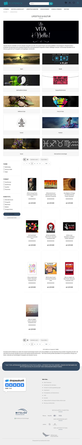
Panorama (7, 189)
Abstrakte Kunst (9, 199)
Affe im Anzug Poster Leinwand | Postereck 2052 (32, 195)
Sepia (6, 172)
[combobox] (34, 159)
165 (46, 163)
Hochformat (8, 182)
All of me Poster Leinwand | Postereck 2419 (32, 237)
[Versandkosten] (44, 424)
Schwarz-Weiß (8, 169)
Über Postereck (47, 382)
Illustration (7, 204)
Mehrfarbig (7, 167)
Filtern (11, 214)
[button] (66, 3)
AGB (45, 395)
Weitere (66, 9)
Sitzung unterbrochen (49, 403)
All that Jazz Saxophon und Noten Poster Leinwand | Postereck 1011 (69, 237)
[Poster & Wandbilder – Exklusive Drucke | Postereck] (13, 3)
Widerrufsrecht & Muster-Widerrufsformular (55, 400)
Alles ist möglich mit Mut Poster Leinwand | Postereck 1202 (69, 279)
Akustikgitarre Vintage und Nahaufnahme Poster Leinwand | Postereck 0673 (69, 195)
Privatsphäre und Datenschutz (51, 392)
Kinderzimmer (44, 9)
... (42, 163)
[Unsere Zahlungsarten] (44, 415)
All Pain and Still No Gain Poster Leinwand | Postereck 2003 (50, 237)
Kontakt (46, 398)
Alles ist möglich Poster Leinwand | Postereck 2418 (32, 321)
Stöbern (6, 9)
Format (6, 179)
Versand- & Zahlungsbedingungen (52, 387)
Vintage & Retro (9, 209)
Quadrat (7, 187)
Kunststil (7, 197)
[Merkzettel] (74, 3)
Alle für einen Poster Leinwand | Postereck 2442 (50, 279)
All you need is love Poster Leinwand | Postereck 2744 (32, 279)
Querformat (8, 184)
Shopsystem (35, 440)
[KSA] (50, 434)
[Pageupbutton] (77, 442)
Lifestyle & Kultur (32, 9)
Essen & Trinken (56, 9)
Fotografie (7, 202)
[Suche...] (51, 3)
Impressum (46, 390)
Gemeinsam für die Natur (50, 385)
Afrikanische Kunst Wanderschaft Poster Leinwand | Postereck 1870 (50, 195)
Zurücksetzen (11, 217)
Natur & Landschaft (17, 9)
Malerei (7, 207)
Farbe (5, 164)
